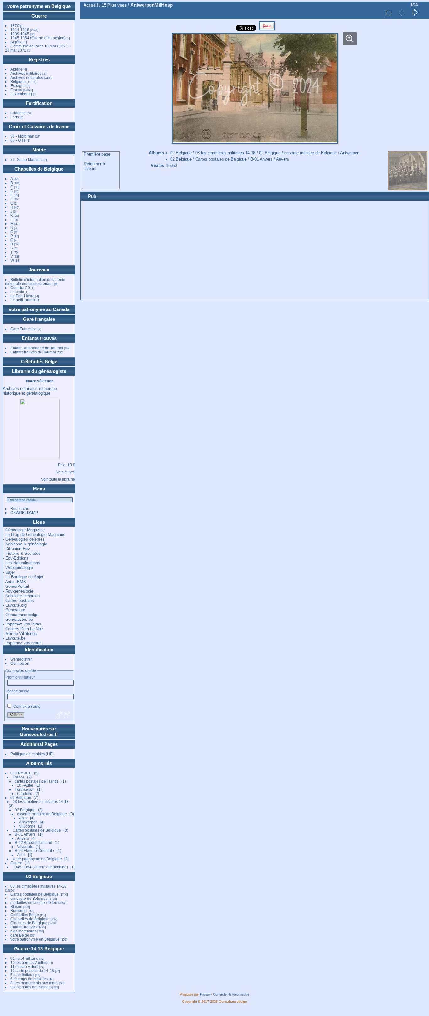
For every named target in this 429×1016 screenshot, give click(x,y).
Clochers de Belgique (28, 923)
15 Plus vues (114, 5)
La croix (17, 292)
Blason (16, 906)
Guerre (39, 16)
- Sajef (9, 572)
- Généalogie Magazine (24, 529)
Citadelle (18, 113)
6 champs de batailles (29, 979)
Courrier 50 (20, 288)
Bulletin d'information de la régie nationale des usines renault (35, 281)
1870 (14, 26)
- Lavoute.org (15, 605)
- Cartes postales (18, 600)
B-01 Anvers (25, 834)
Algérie (16, 42)
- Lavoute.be (14, 638)
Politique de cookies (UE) (32, 754)
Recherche (19, 508)
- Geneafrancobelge (20, 614)
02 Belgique (20, 797)
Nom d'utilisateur (20, 677)
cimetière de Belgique (29, 898)
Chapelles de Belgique (38, 169)
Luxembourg (21, 94)
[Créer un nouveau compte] (59, 715)
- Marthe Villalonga (20, 633)
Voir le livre (65, 472)
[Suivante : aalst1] (414, 12)
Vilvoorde (27, 826)
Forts (14, 117)
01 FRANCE (20, 773)
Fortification (39, 103)
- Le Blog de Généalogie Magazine (34, 534)
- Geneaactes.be (18, 619)
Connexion (19, 663)
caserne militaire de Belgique (42, 814)
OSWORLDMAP (24, 513)
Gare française (39, 319)
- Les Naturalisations (21, 562)
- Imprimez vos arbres (23, 643)
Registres (39, 59)
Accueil (91, 5)
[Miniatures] (388, 12)
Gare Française (23, 329)
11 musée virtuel (24, 966)
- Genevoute (14, 610)
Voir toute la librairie (58, 479)
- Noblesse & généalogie (25, 544)
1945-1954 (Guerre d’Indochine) (38, 38)
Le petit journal (23, 300)
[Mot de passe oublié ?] (67, 715)
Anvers (23, 838)
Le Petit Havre (22, 296)
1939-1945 (19, 34)
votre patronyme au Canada (39, 309)
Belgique (18, 81)
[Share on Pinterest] (267, 29)
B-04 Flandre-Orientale (34, 851)
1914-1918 (19, 30)
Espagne (18, 86)
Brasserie (18, 911)
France (16, 90)
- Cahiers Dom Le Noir (23, 628)
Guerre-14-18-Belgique (39, 948)
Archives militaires (25, 73)
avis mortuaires (23, 931)
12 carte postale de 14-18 (32, 971)
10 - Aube (25, 785)
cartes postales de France (37, 781)
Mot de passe (17, 691)
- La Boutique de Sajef (23, 577)
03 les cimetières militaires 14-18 (41, 802)
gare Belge (19, 935)
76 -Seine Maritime (26, 159)
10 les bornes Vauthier (29, 962)
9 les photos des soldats (31, 987)
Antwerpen (28, 822)
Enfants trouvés (39, 338)
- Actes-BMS (14, 581)
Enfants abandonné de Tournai (36, 348)
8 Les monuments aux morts (34, 983)
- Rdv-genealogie (18, 591)
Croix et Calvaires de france (39, 126)
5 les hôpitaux (22, 975)
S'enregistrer (21, 659)
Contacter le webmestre (231, 994)
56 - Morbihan (22, 136)
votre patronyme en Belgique (39, 6)
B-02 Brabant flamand (33, 842)
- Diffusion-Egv (16, 548)
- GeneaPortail (16, 586)
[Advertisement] (254, 251)
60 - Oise (18, 140)
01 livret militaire (24, 958)
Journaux (39, 269)
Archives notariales (26, 77)
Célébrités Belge (39, 361)
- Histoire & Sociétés (22, 553)
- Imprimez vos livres (22, 624)
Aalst (23, 818)
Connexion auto (26, 706)
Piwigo (205, 994)
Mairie (39, 149)
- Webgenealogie (18, 567)
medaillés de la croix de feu (33, 902)
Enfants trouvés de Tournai (33, 352)
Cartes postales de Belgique (37, 830)
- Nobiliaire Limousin (21, 595)
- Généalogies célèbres (24, 539)
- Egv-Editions (16, 558)
